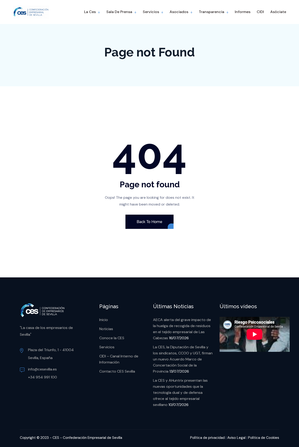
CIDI (260, 11)
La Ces (90, 11)
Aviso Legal (236, 437)
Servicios (151, 11)
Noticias (106, 328)
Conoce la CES (111, 337)
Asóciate (278, 11)
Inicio (103, 319)
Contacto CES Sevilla (117, 371)
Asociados (179, 11)
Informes (242, 11)
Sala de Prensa (119, 11)
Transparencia (211, 11)
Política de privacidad (207, 437)
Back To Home (149, 222)
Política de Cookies (263, 437)
